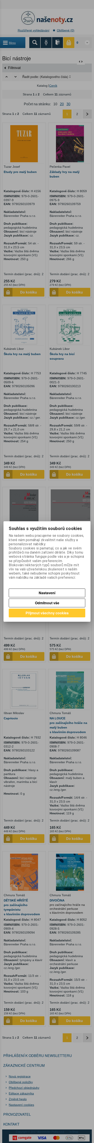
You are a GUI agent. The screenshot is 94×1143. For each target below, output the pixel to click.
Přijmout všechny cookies (47, 612)
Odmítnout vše (47, 602)
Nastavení (47, 592)
